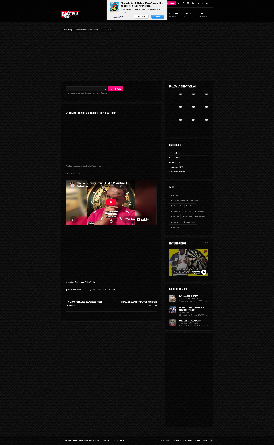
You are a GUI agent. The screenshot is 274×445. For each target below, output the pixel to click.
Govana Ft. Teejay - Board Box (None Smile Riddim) (191, 308)
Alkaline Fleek (190, 222)
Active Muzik (90, 282)
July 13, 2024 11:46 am (101, 290)
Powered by (114, 17)
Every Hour (79, 282)
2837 (118, 290)
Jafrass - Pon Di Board (188, 296)
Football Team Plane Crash (182, 211)
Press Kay (200, 211)
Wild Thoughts (177, 206)
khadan (71, 282)
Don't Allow (141, 17)
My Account (165, 440)
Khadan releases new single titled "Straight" (84, 303)
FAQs (205, 440)
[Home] (70, 14)
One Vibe (176, 217)
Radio (197, 440)
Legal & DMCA (118, 440)
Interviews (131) (176, 167)
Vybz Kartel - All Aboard (190, 320)
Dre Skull (176, 227)
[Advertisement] (137, 55)
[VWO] (121, 17)
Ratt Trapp (188, 217)
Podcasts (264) (176, 153)
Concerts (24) (175, 162)
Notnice (175, 195)
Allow (158, 17)
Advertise (177, 440)
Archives (188, 440)
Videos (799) (175, 158)
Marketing (173, 15)
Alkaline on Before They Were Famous (186, 200)
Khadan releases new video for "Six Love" (139, 303)
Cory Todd (201, 217)
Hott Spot (191, 206)
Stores (188, 15)
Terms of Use (94, 440)
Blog (203, 15)
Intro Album (176, 222)
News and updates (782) (180, 172)
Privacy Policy (105, 440)
